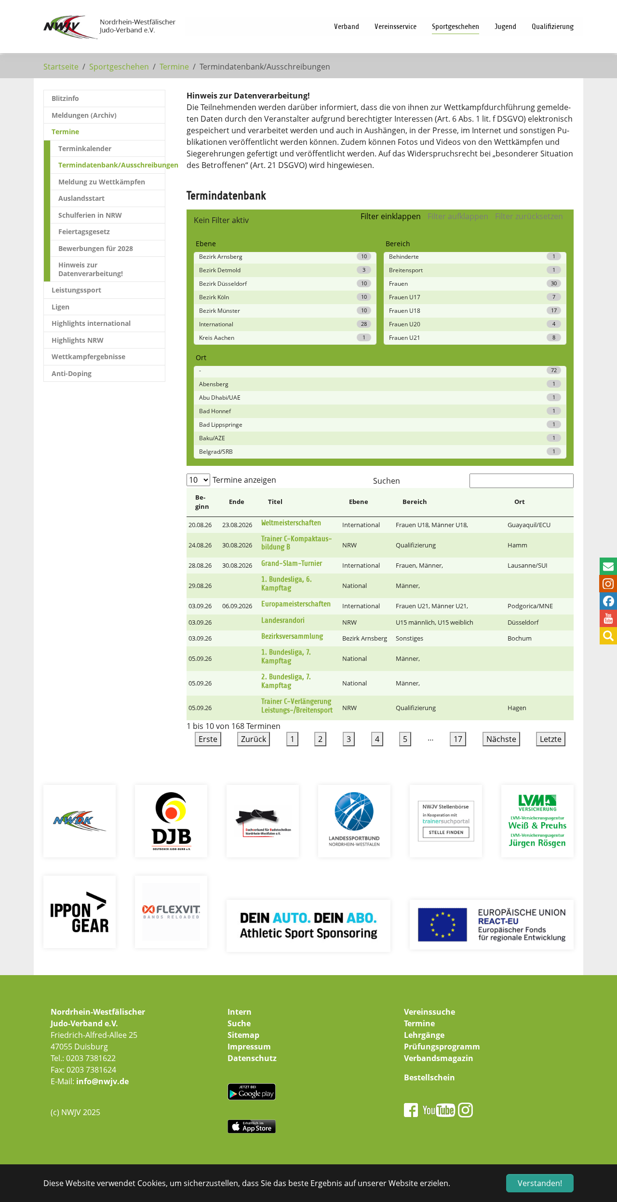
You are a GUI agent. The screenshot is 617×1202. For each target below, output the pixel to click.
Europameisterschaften (296, 604)
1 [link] (292, 739)
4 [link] (377, 739)
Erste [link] (208, 739)
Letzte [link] (551, 739)
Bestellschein (429, 1077)
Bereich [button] (414, 501)
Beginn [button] (202, 502)
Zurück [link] (253, 739)
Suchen (386, 480)
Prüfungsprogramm (442, 1046)
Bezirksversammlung (292, 636)
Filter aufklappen (458, 216)
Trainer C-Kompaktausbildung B (296, 543)
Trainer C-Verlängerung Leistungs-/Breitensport (297, 705)
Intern (240, 1011)
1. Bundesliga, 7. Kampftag (286, 656)
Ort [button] (519, 501)
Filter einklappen (391, 216)
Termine (419, 1023)
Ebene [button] (358, 501)
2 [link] (320, 739)
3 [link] (349, 739)
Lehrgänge (424, 1035)
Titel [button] (275, 501)
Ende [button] (236, 501)
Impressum (249, 1046)
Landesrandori (283, 620)
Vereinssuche (429, 1011)
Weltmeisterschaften (291, 522)
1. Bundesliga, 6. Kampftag (286, 583)
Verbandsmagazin (438, 1058)
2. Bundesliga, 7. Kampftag (286, 681)
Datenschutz (252, 1058)
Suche (239, 1023)
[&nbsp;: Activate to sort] (564, 502)
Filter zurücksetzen (529, 216)
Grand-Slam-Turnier (291, 563)
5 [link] (405, 739)
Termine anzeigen (244, 480)
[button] (564, 501)
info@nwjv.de (102, 1081)
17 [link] (458, 739)
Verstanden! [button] (540, 1183)
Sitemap (243, 1035)
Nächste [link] (501, 739)
